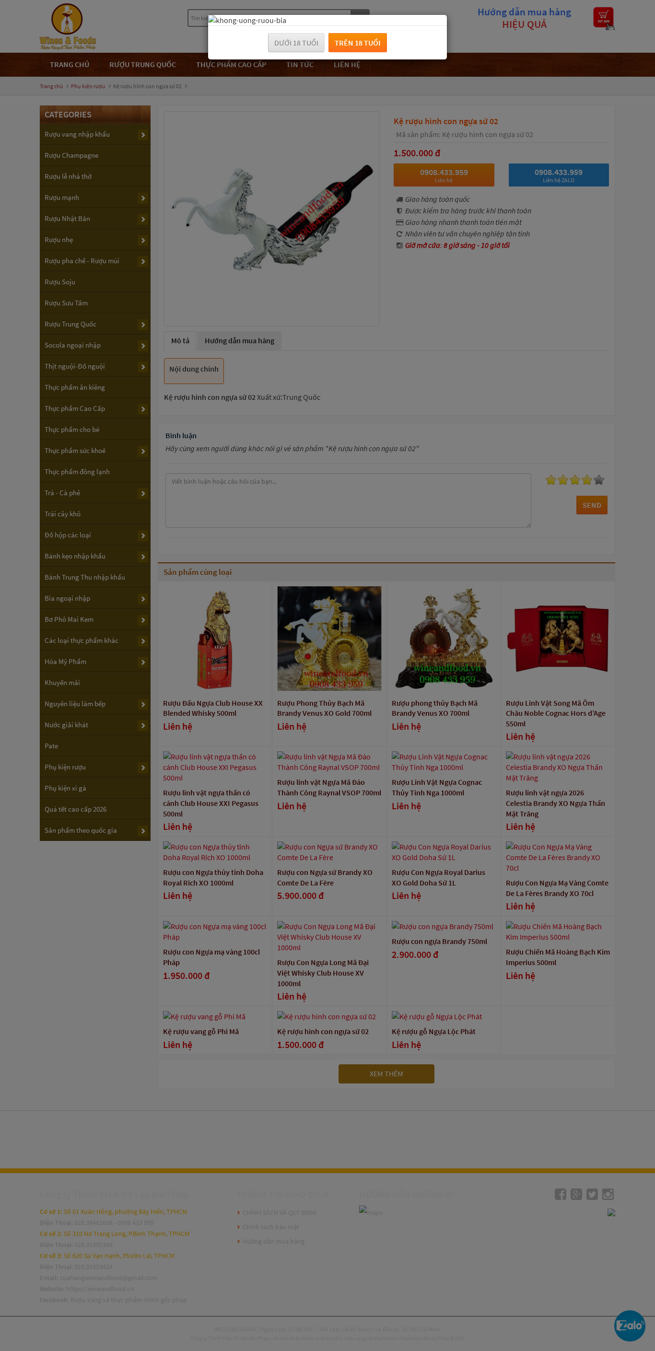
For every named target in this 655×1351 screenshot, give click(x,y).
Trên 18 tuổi (358, 42)
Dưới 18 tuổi (296, 42)
